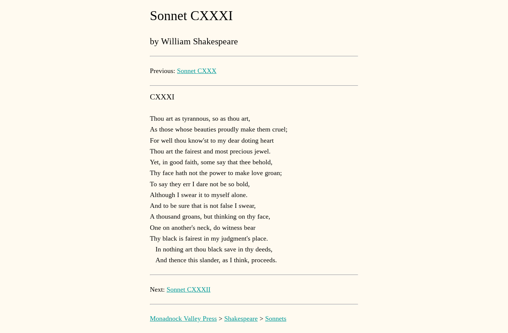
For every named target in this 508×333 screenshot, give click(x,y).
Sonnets (275, 318)
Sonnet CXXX (196, 70)
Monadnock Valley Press (183, 318)
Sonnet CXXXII (188, 289)
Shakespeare (241, 318)
